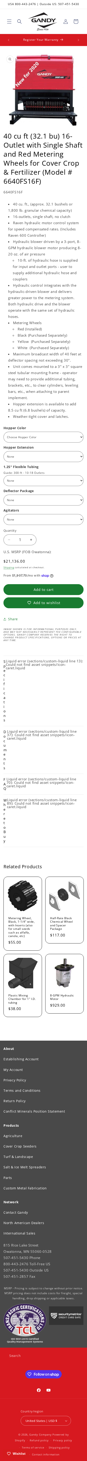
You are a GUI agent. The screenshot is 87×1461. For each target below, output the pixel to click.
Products (11, 1125)
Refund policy (39, 1440)
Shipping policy (59, 1447)
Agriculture (13, 1136)
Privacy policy (62, 1440)
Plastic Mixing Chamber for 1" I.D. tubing (22, 998)
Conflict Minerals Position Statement (34, 1111)
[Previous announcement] (8, 40)
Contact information (46, 1454)
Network (11, 1202)
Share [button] (13, 619)
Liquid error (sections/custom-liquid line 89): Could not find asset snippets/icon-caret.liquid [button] (40, 820)
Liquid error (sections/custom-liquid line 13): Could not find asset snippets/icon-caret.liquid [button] (43, 691)
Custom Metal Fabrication (25, 1188)
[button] (9, 21)
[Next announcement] (78, 40)
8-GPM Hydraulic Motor (62, 997)
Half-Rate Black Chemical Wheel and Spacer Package (61, 923)
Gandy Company (40, 1434)
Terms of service (33, 1447)
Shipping (8, 567)
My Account (13, 1069)
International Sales (19, 1233)
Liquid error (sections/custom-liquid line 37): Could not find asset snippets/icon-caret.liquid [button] (40, 749)
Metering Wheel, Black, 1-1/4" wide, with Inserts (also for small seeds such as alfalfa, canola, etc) (21, 927)
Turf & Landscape (18, 1156)
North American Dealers (23, 1223)
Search (15, 1355)
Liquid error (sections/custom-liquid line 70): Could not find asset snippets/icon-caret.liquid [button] (39, 784)
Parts (7, 1178)
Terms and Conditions (22, 1090)
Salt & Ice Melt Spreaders (24, 1167)
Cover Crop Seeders (20, 1146)
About (8, 1048)
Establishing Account (21, 1059)
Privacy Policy (14, 1080)
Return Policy (14, 1101)
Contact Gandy (15, 1212)
